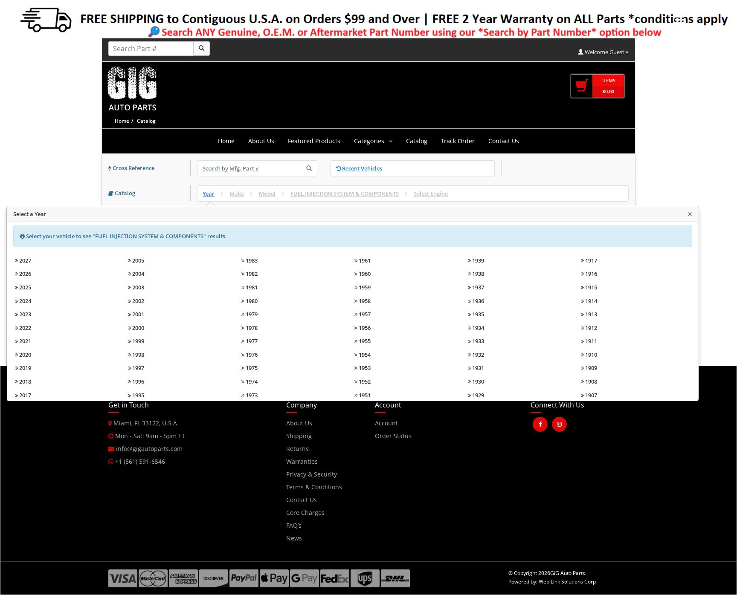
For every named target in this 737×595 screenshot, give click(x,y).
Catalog (416, 141)
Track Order (458, 141)
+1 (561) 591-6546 (139, 461)
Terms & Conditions (314, 487)
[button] (546, 452)
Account (386, 423)
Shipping (299, 436)
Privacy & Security (311, 474)
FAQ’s (294, 525)
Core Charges (305, 512)
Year (209, 193)
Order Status (393, 436)
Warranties (302, 461)
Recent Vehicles (361, 168)
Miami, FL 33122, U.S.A (144, 423)
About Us (261, 141)
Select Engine (431, 193)
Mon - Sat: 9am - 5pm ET (149, 436)
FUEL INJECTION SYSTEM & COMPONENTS (344, 193)
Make (236, 193)
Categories (369, 141)
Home (122, 120)
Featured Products (314, 141)
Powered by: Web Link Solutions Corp (552, 581)
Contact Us (503, 141)
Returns (297, 449)
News (294, 538)
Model (267, 193)
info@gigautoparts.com (148, 449)
